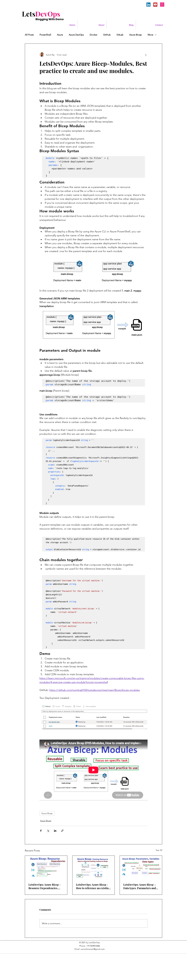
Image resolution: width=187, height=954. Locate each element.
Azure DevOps (76, 34)
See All (159, 850)
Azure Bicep (135, 34)
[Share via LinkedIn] (55, 830)
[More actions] (146, 55)
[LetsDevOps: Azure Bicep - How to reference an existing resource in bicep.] (93, 867)
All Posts (29, 34)
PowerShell (45, 34)
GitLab (120, 34)
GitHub (107, 34)
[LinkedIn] (148, 4)
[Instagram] (162, 4)
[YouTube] (155, 4)
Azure (60, 34)
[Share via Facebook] (40, 830)
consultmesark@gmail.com (92, 949)
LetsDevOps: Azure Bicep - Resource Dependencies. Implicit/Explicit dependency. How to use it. (44, 886)
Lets (41, 13)
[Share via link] (62, 830)
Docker (93, 34)
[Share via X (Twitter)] (48, 830)
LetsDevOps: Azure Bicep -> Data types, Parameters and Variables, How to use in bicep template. (139, 886)
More (150, 34)
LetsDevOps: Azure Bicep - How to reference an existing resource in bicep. (93, 886)
